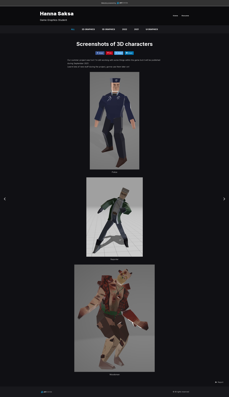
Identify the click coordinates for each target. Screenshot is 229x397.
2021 (136, 29)
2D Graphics (88, 29)
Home (175, 16)
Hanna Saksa (57, 13)
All (73, 29)
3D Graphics (108, 29)
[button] (219, 382)
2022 (124, 29)
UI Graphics (152, 29)
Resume (185, 16)
